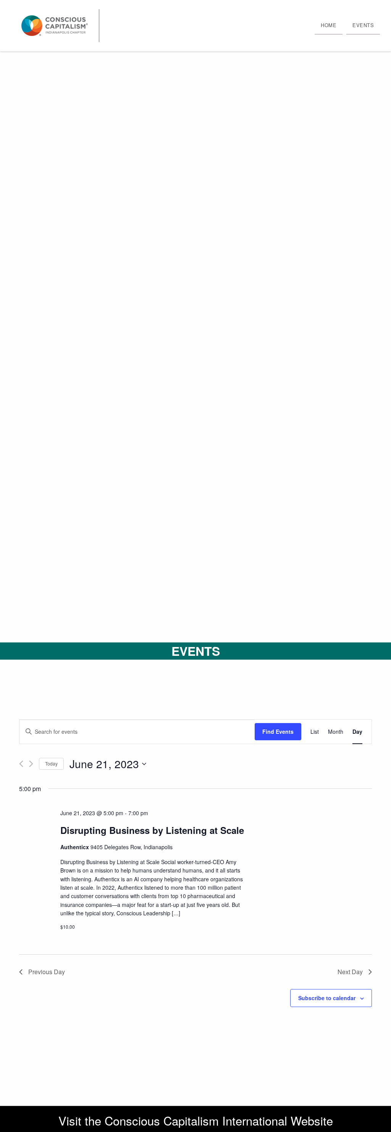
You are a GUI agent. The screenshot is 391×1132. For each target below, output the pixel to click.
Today (51, 763)
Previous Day (46, 971)
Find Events (278, 731)
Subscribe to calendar (326, 998)
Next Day (350, 971)
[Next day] (31, 763)
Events (363, 25)
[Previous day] (21, 763)
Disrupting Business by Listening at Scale (152, 830)
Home (328, 25)
